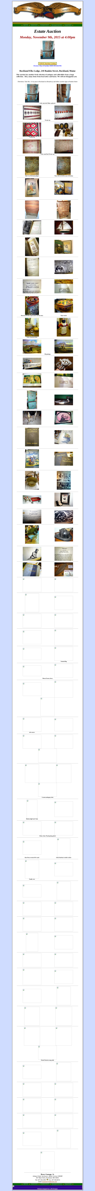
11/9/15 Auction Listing (47, 63)
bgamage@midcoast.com (49, 1181)
